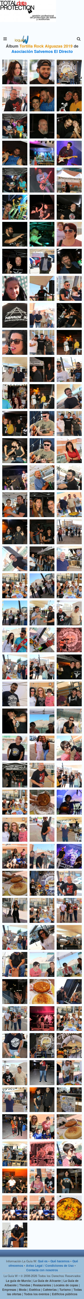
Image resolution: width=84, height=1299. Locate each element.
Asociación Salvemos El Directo (42, 51)
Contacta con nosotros (42, 1270)
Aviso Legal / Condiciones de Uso (50, 1265)
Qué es (42, 1261)
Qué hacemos (59, 1261)
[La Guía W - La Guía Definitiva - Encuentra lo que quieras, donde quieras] (21, 38)
